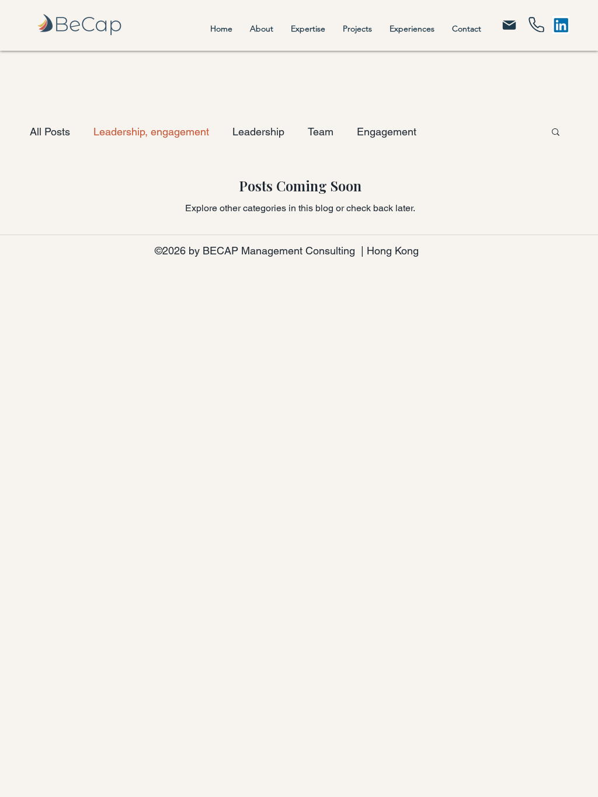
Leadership (258, 131)
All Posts (50, 131)
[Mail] (509, 25)
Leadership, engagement (151, 131)
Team (320, 131)
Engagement (386, 131)
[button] (555, 133)
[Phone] (536, 24)
